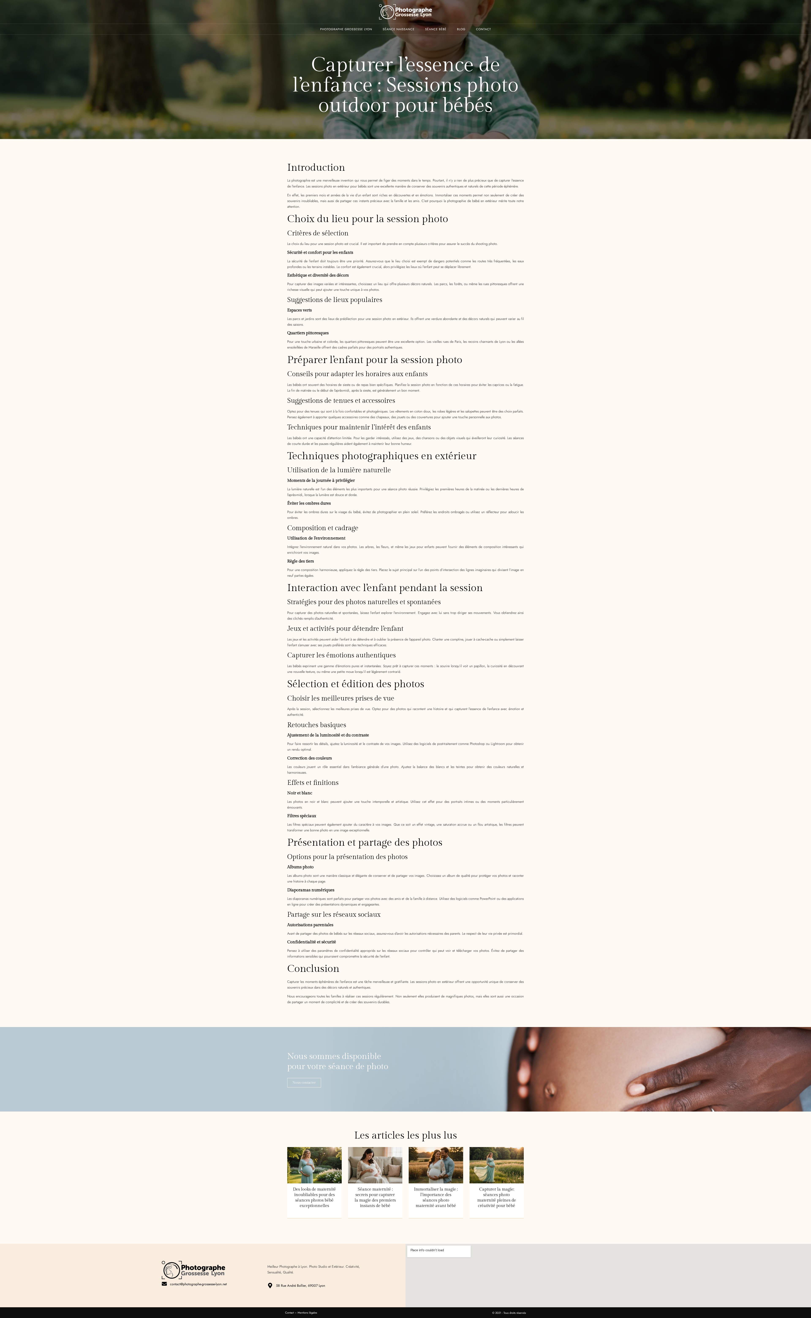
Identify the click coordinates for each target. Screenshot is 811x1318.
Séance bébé (435, 29)
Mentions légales (307, 1313)
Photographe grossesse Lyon (346, 29)
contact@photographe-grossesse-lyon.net (198, 1284)
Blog (461, 29)
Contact (483, 29)
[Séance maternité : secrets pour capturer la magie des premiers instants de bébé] (375, 1165)
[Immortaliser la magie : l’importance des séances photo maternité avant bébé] (436, 1165)
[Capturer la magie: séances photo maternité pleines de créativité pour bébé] (496, 1165)
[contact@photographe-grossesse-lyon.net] (164, 1283)
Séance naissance (399, 29)
